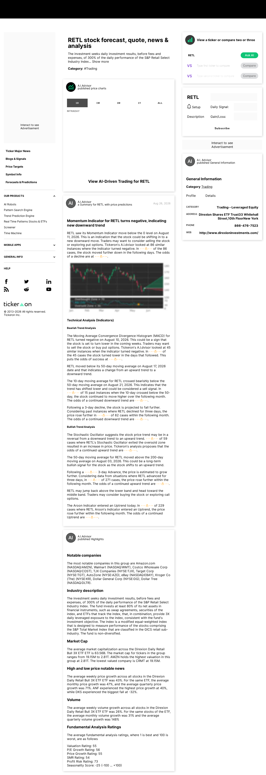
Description (195, 117)
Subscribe (222, 128)
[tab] (77, 103)
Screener (9, 227)
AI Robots (10, 204)
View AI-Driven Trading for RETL (119, 181)
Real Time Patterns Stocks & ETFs (25, 221)
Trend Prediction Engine (19, 215)
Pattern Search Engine (18, 210)
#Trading (90, 68)
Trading (206, 187)
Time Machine (13, 233)
